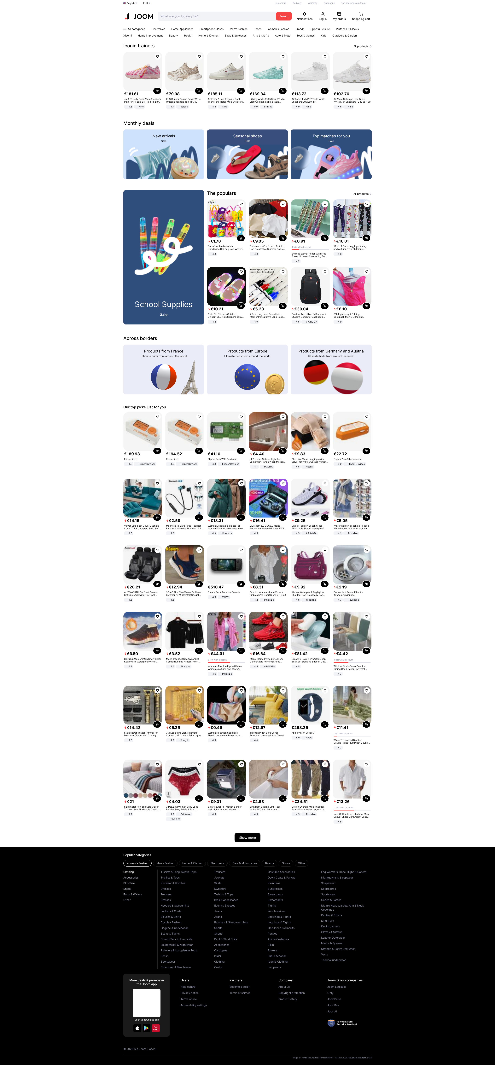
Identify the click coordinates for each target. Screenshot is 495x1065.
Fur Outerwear (277, 956)
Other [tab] (301, 863)
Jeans (218, 911)
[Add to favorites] (157, 57)
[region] (247, 80)
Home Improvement (150, 35)
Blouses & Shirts (171, 916)
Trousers (166, 894)
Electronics (158, 29)
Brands (299, 29)
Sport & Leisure (320, 29)
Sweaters (220, 888)
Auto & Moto (282, 35)
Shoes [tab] (286, 863)
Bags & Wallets (132, 894)
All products (361, 46)
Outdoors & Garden (344, 35)
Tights (272, 905)
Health (188, 35)
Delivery (297, 3)
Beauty (173, 35)
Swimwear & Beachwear (176, 967)
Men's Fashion (239, 29)
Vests (324, 954)
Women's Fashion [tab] (137, 863)
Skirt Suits (327, 920)
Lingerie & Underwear (174, 928)
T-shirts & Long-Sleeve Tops (178, 871)
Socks (164, 956)
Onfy (330, 992)
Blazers (272, 950)
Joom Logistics (336, 986)
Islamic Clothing (278, 961)
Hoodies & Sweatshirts (175, 905)
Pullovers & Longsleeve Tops (179, 950)
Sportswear (168, 961)
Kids (323, 35)
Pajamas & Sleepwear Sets (231, 922)
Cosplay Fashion (171, 922)
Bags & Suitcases (236, 35)
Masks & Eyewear (332, 943)
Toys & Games (306, 35)
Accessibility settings (194, 1005)
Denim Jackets (330, 926)
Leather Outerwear (333, 937)
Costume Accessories (281, 871)
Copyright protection (291, 992)
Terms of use (189, 999)
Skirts (217, 883)
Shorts (218, 928)
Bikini (217, 956)
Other (127, 900)
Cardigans (220, 950)
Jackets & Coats (171, 911)
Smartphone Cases (212, 29)
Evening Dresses (224, 905)
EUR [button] (145, 3)
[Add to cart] (157, 90)
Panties (272, 933)
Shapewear (328, 883)
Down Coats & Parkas (281, 877)
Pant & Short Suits (225, 939)
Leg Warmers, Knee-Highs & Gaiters (343, 871)
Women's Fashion (278, 29)
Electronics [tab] (217, 863)
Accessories (130, 877)
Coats (218, 967)
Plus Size (129, 883)
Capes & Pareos (331, 900)
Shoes (257, 29)
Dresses (166, 888)
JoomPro (333, 1005)
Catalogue (329, 3)
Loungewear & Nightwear (177, 944)
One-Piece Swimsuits (281, 928)
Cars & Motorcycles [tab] (244, 863)
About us (284, 986)
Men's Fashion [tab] (165, 863)
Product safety (287, 999)
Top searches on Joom (353, 3)
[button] (137, 1028)
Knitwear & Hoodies (173, 883)
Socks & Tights (170, 933)
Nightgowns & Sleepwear (337, 877)
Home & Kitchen (208, 35)
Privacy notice (190, 992)
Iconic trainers (139, 46)
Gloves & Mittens (331, 932)
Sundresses (275, 888)
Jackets (219, 877)
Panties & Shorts (331, 915)
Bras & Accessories (226, 900)
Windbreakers (276, 911)
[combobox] (215, 16)
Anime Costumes (278, 939)
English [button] (131, 3)
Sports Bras (328, 888)
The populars (221, 193)
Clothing (128, 871)
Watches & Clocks (347, 29)
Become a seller (239, 986)
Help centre (280, 3)
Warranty (312, 3)
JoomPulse (334, 999)
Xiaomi (127, 35)
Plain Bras (274, 883)
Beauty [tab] (269, 863)
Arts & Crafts (261, 35)
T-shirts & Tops (170, 877)
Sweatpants (275, 894)
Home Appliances (182, 29)
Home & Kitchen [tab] (192, 863)
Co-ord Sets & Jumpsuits (176, 939)
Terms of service (240, 992)
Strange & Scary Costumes (338, 948)
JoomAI (332, 1011)
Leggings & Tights (279, 916)
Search (283, 16)
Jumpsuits (274, 967)
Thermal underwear (333, 960)
